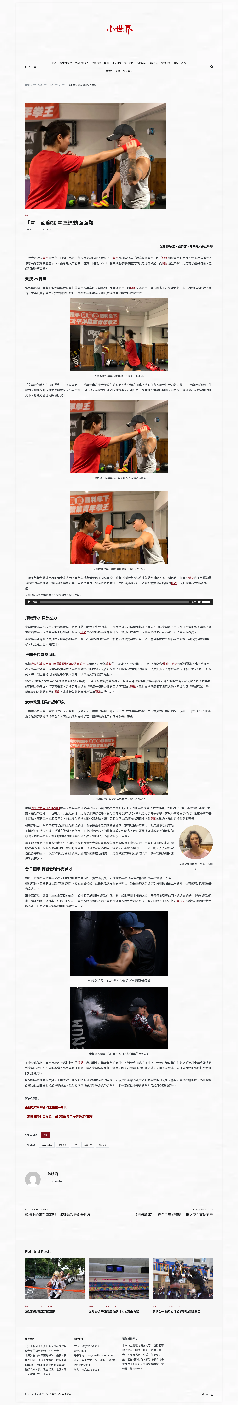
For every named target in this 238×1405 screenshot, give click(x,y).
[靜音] (199, 602)
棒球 (166, 664)
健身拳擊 (63, 1144)
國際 (106, 62)
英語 (117, 71)
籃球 (174, 664)
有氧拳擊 (88, 1144)
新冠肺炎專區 (82, 62)
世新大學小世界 (53, 1394)
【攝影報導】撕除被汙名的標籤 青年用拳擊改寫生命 (59, 1116)
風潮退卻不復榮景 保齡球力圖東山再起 (114, 1311)
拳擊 (45, 258)
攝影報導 (96, 62)
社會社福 (116, 62)
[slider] (206, 602)
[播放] (29, 602)
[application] (119, 602)
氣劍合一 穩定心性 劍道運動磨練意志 (176, 1311)
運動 (176, 62)
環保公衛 (128, 62)
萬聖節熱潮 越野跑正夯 (40, 1311)
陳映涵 (28, 229)
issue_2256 (46, 1144)
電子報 (126, 71)
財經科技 (153, 62)
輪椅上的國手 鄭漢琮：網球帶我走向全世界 (58, 1212)
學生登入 (66, 1394)
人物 (183, 62)
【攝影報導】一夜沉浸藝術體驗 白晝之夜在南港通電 (173, 1212)
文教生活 (141, 62)
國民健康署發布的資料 (45, 808)
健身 (165, 258)
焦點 (54, 62)
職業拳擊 (102, 1144)
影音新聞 (64, 62)
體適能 (181, 901)
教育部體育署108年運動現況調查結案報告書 (59, 664)
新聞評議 (165, 62)
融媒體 (108, 71)
